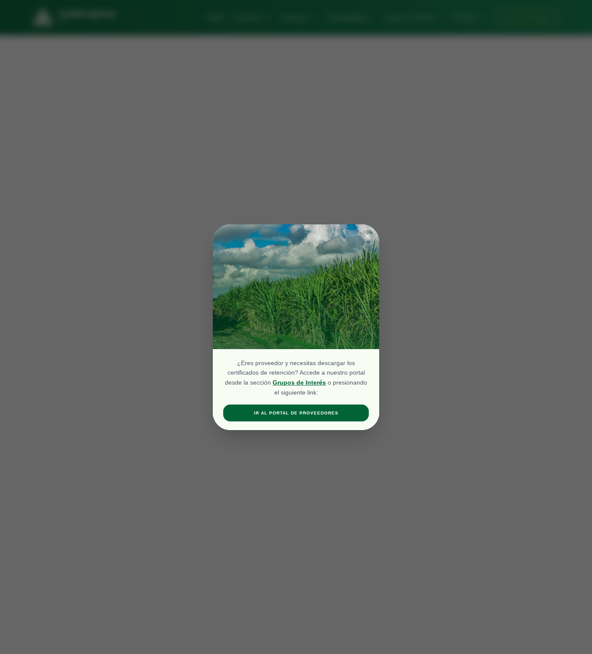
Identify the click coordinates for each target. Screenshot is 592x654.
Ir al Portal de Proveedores (296, 413)
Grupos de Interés (299, 382)
